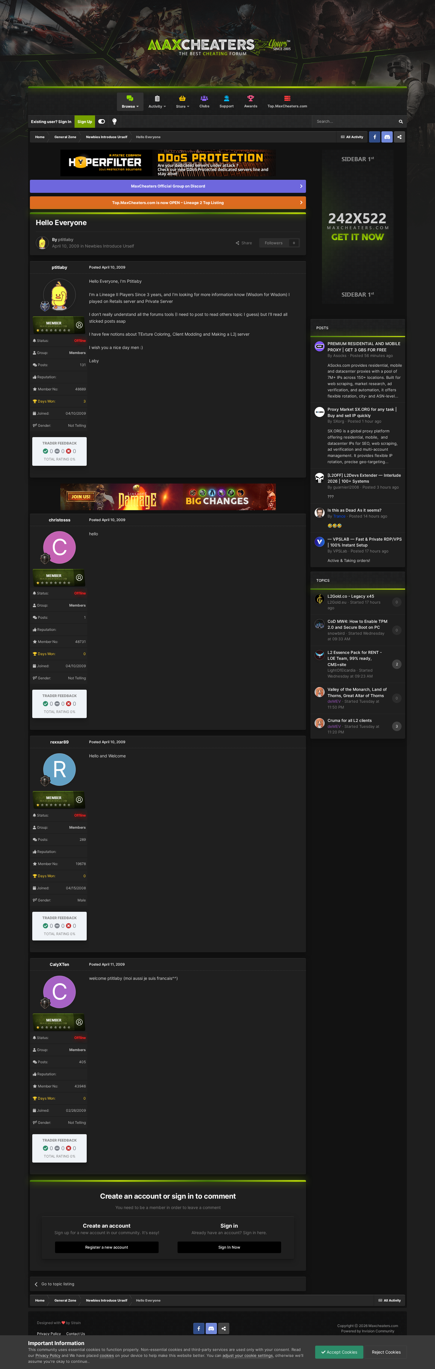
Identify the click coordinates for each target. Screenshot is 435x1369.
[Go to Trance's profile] (320, 513)
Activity (155, 106)
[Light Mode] (114, 121)
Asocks (340, 355)
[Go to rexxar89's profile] (59, 769)
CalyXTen (59, 964)
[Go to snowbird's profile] (320, 624)
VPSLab (340, 551)
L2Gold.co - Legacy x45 (351, 596)
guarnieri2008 (346, 487)
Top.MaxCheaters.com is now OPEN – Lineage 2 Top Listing (168, 202)
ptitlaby (65, 239)
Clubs (204, 106)
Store (181, 106)
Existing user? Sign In (51, 121)
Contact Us (75, 1333)
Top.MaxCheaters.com (287, 106)
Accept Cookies (341, 1352)
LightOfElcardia (341, 670)
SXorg (338, 421)
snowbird (336, 633)
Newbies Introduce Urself (109, 245)
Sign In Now (229, 1247)
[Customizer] (101, 121)
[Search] (400, 121)
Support (227, 106)
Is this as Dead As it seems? (354, 510)
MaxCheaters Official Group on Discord (168, 186)
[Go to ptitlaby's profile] (42, 242)
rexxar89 (59, 741)
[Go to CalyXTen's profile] (59, 992)
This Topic (377, 121)
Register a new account (106, 1247)
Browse (128, 106)
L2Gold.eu (337, 602)
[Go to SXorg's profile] (320, 412)
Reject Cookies (386, 1352)
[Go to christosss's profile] (59, 547)
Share (245, 242)
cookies (107, 1355)
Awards (250, 106)
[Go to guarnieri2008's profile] (320, 478)
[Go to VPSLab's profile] (320, 542)
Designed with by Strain (59, 1322)
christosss (59, 519)
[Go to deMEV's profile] (320, 692)
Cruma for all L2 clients (350, 720)
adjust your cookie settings (248, 1355)
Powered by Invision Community (367, 1331)
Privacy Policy (49, 1333)
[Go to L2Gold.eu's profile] (320, 599)
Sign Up (85, 121)
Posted (371, 355)
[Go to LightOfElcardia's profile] (320, 655)
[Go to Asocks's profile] (320, 346)
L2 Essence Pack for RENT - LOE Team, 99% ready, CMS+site (355, 658)
